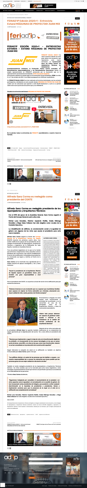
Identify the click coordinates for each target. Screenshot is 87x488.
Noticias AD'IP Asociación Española (17, 14)
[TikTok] (16, 473)
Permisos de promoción (34, 466)
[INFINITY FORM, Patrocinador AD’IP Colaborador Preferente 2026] (47, 175)
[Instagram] (68, 24)
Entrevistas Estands (44, 148)
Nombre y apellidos (33, 457)
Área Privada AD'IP (37, 1)
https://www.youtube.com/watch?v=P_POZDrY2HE (23, 127)
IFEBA (19, 150)
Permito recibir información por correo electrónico (41, 471)
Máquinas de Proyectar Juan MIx (39, 150)
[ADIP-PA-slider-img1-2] (43, 6)
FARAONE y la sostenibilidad (73, 109)
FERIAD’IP (35, 133)
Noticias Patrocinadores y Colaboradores (73, 120)
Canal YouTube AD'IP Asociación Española (31, 148)
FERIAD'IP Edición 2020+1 (12, 150)
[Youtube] (83, 1)
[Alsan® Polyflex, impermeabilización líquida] (66, 121)
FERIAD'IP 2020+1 (57, 148)
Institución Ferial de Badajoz (26, 150)
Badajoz (20, 148)
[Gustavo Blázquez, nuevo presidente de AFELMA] (20, 175)
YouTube (48, 150)
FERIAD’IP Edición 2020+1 (50, 55)
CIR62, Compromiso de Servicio (75, 115)
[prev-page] (8, 184)
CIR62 (71, 113)
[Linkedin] (71, 24)
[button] (82, 10)
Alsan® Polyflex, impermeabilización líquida (75, 124)
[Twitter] (81, 1)
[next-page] (10, 184)
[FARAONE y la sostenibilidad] (66, 108)
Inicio (8, 14)
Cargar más (71, 127)
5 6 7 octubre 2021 (14, 148)
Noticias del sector (20, 178)
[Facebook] (75, 1)
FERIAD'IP (26, 14)
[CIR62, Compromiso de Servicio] (66, 115)
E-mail (30, 461)
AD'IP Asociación (12, 26)
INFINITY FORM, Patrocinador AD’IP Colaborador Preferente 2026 (47, 179)
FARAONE (71, 107)
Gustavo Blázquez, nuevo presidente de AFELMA (20, 180)
